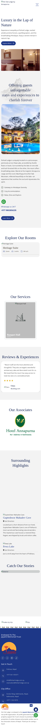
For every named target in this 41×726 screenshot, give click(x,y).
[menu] (37, 4)
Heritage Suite (10, 247)
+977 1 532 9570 (12, 700)
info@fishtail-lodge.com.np (15, 680)
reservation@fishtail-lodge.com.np (17, 683)
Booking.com (15, 389)
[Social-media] (2, 657)
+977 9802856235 (8, 210)
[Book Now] (36, 709)
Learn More (6, 218)
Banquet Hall (13, 335)
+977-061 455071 (12, 675)
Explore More (7, 43)
